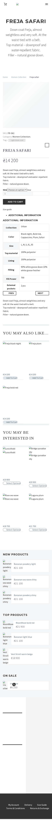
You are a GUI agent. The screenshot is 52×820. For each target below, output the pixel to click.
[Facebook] (5, 129)
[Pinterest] (13, 129)
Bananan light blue (23, 636)
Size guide (7, 209)
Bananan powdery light (25, 564)
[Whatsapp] (41, 774)
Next (40, 293)
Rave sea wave (10, 523)
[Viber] (32, 774)
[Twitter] (9, 129)
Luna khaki (8, 477)
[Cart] (5, 4)
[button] (10, 377)
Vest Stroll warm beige (22, 654)
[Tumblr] (17, 129)
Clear (29, 190)
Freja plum (34, 371)
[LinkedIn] (21, 129)
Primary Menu (46, 4)
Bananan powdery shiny (25, 595)
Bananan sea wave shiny (25, 579)
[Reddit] (25, 129)
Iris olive (14, 683)
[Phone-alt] (6, 752)
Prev (11, 293)
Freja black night (12, 371)
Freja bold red (10, 415)
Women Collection (18, 77)
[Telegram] (23, 774)
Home (5, 77)
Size (5, 189)
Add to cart (15, 202)
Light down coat (17, 140)
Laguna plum (36, 523)
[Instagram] (14, 774)
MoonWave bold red (25, 622)
